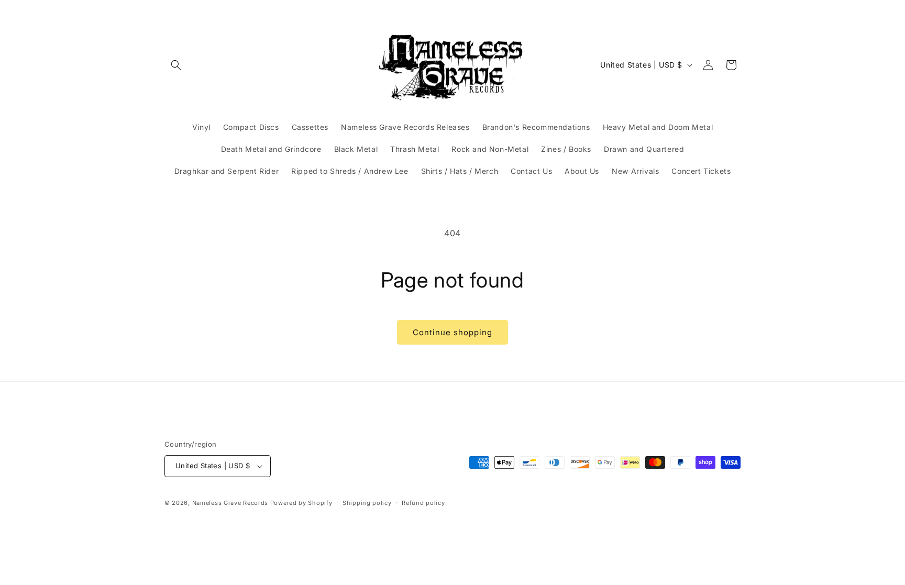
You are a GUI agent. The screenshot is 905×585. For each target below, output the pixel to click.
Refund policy (423, 502)
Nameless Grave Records (230, 502)
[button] (175, 64)
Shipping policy (367, 502)
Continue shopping (452, 332)
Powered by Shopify (301, 502)
